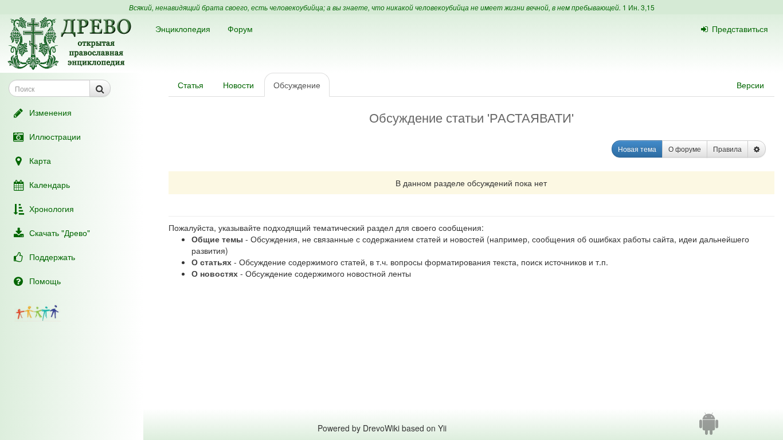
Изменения (50, 112)
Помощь (45, 280)
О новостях (214, 273)
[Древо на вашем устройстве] (708, 428)
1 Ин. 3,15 (639, 7)
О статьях (211, 262)
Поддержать (52, 256)
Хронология (51, 208)
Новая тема (637, 149)
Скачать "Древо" (59, 232)
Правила (727, 149)
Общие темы (217, 239)
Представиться (740, 28)
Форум (240, 28)
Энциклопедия (182, 28)
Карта (40, 160)
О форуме (684, 149)
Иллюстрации (55, 136)
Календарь (49, 184)
